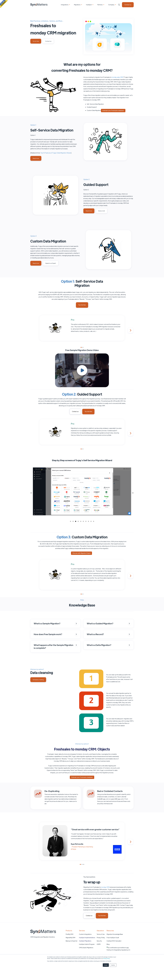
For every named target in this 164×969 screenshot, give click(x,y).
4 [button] (78, 521)
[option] (82, 491)
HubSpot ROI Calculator (114, 941)
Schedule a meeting (38, 679)
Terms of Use (101, 934)
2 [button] (73, 521)
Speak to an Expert (50, 263)
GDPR (99, 944)
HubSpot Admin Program (87, 944)
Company (111, 5)
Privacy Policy (106, 958)
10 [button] (93, 521)
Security (99, 941)
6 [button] (83, 521)
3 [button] (75, 521)
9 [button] (91, 521)
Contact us (127, 5)
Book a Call (101, 211)
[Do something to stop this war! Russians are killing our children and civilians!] (4, 4)
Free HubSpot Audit (113, 937)
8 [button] (88, 521)
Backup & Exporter (71, 941)
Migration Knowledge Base (115, 934)
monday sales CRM (117, 77)
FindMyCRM (69, 934)
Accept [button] (105, 965)
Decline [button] (113, 965)
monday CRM (105, 887)
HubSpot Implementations (87, 937)
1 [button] (70, 521)
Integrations (64, 5)
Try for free (36, 41)
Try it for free (82, 305)
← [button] (31, 493)
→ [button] (133, 493)
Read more (36, 158)
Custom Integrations (85, 934)
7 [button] (86, 521)
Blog (108, 944)
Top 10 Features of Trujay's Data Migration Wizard (56, 153)
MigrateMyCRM (70, 937)
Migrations (77, 5)
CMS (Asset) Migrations (86, 947)
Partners (100, 5)
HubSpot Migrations (85, 941)
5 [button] (81, 521)
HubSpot (89, 5)
